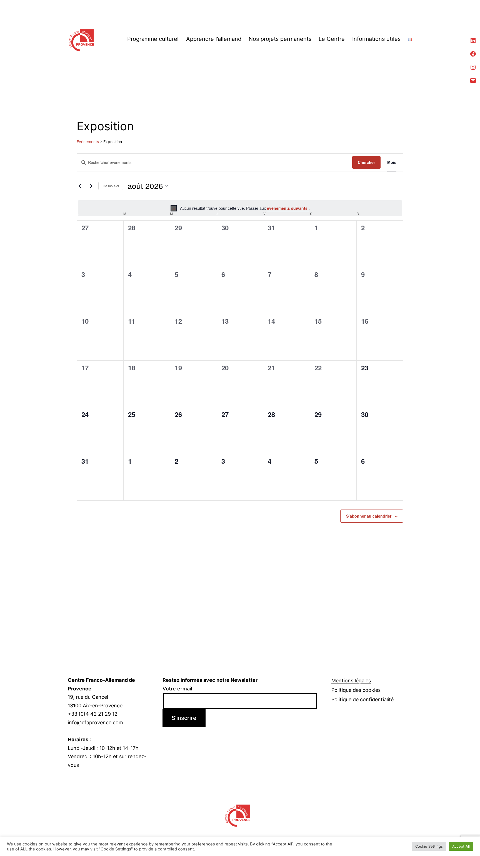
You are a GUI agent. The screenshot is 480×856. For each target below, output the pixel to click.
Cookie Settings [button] (429, 846)
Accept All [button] (461, 846)
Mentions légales (351, 680)
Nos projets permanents (280, 39)
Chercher (366, 162)
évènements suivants (288, 208)
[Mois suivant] (91, 186)
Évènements (88, 141)
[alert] (240, 208)
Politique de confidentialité (362, 699)
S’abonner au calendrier (368, 516)
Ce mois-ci (111, 185)
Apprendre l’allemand (213, 39)
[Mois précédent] (80, 186)
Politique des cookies (356, 690)
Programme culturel (153, 39)
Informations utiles (376, 39)
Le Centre (332, 39)
